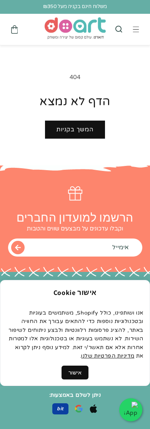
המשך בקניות (75, 129)
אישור (75, 372)
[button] (118, 29)
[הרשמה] (18, 247)
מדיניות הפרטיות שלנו (107, 356)
